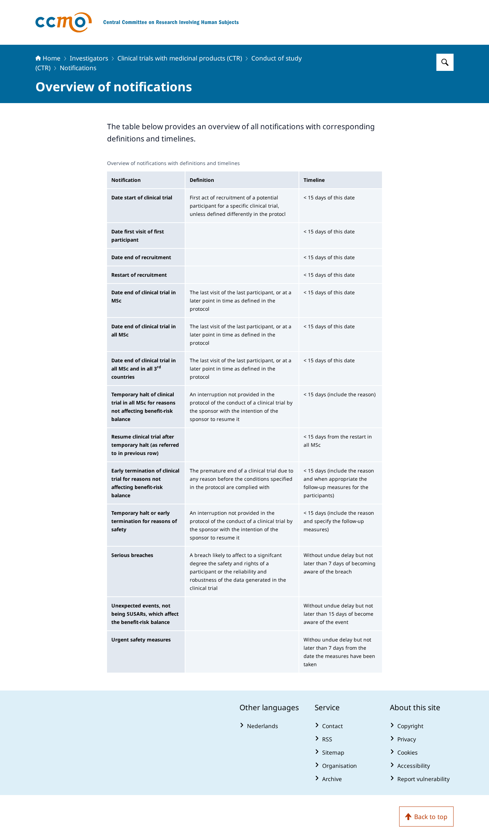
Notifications (78, 67)
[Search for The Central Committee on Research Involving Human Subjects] (445, 62)
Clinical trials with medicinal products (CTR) (179, 58)
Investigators (89, 58)
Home (51, 58)
